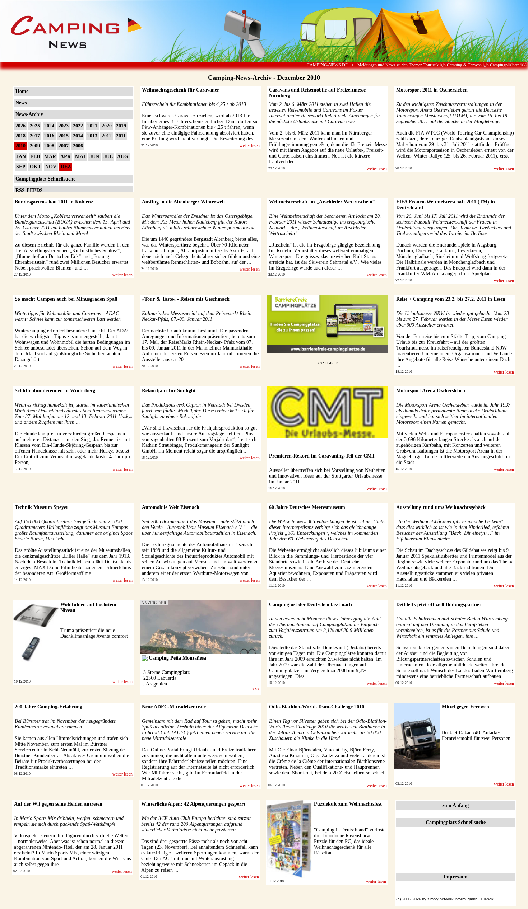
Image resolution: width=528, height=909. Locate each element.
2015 (64, 136)
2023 (64, 125)
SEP (21, 166)
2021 (92, 125)
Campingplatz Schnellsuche (45, 179)
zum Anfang (455, 805)
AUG (122, 156)
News (21, 103)
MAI (80, 156)
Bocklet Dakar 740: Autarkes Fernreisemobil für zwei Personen (476, 735)
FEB (35, 156)
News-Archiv (29, 114)
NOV (50, 166)
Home (21, 91)
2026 (20, 125)
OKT (35, 166)
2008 (49, 146)
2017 (35, 136)
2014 (78, 136)
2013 (92, 136)
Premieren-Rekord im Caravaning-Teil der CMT (322, 456)
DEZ (66, 166)
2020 (107, 125)
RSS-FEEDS (29, 190)
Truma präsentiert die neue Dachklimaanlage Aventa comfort (94, 633)
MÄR (50, 156)
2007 (64, 146)
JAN (21, 156)
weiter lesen (250, 145)
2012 (107, 136)
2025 (35, 125)
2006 (78, 146)
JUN (94, 156)
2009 (35, 146)
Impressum (456, 877)
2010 (20, 146)
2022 (78, 125)
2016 (49, 136)
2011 (121, 136)
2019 (121, 125)
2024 (49, 125)
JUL (108, 156)
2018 (20, 136)
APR (65, 156)
